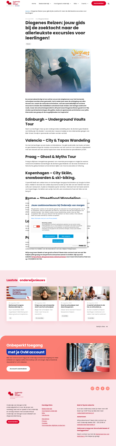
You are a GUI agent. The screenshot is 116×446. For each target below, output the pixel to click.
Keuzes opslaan (58, 241)
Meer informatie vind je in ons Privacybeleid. (44, 218)
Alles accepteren (50, 236)
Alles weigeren (66, 236)
